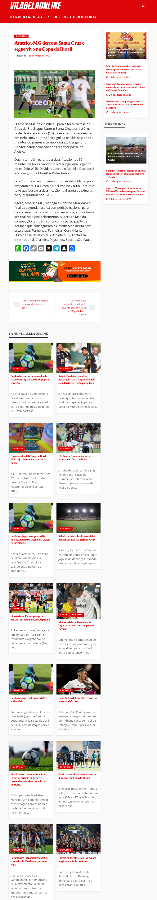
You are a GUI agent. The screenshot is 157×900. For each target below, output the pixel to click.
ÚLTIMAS (15, 17)
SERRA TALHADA (32, 17)
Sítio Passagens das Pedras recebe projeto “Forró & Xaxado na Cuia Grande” (125, 52)
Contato (69, 17)
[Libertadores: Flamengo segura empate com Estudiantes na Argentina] (31, 598)
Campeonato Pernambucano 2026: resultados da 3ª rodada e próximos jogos (29, 861)
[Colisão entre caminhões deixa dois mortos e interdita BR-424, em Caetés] (126, 150)
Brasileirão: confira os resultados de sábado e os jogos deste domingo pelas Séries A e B (30, 379)
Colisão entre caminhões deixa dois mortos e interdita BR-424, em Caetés (126, 156)
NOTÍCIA (52, 17)
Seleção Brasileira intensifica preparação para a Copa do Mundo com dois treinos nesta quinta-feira (76, 379)
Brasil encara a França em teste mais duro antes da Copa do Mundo (77, 776)
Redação (21, 56)
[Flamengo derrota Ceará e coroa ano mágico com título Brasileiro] (78, 839)
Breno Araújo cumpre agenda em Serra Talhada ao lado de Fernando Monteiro (124, 104)
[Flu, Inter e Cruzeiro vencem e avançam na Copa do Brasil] (78, 438)
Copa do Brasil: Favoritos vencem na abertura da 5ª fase (77, 700)
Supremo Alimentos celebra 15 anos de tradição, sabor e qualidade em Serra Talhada (126, 173)
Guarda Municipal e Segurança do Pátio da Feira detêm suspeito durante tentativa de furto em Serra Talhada (125, 191)
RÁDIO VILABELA (86, 17)
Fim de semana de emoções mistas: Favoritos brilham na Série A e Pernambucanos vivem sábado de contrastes (28, 779)
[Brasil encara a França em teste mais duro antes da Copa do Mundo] (78, 756)
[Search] (143, 5)
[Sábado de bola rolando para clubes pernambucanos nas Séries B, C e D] (78, 518)
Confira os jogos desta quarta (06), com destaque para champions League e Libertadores (30, 539)
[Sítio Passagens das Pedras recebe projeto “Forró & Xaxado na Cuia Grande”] (126, 45)
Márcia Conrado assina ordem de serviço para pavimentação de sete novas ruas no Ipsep (123, 69)
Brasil (63, 615)
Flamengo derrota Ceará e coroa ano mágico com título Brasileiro (77, 859)
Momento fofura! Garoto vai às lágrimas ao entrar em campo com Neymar (76, 625)
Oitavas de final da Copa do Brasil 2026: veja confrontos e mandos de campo (28, 459)
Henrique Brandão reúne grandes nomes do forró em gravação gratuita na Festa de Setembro (125, 87)
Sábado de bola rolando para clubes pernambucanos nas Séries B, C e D (76, 538)
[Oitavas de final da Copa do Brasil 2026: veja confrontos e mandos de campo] (31, 438)
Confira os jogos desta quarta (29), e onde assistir (29, 700)
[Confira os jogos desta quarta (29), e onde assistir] (31, 679)
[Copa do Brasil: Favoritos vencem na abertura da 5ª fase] (78, 679)
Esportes (21, 36)
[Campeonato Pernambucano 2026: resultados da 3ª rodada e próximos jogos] (31, 839)
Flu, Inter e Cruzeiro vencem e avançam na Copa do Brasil (74, 458)
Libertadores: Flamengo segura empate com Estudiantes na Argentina (30, 618)
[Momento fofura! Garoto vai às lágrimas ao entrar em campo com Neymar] (78, 601)
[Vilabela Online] (36, 5)
